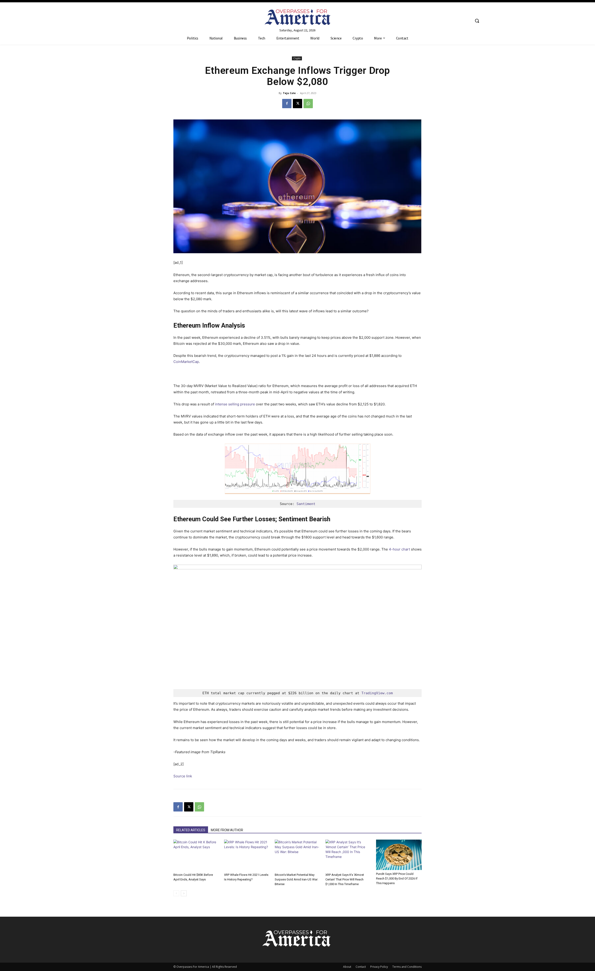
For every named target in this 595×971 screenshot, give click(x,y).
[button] (477, 20)
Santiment (306, 504)
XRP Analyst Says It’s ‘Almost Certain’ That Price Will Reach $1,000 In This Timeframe (344, 879)
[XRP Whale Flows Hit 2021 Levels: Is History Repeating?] (247, 855)
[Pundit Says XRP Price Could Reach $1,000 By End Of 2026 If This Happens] (399, 855)
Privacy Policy (379, 967)
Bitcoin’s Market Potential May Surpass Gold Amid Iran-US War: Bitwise (296, 879)
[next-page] (184, 893)
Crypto (297, 58)
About (347, 967)
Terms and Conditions (407, 967)
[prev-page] (176, 893)
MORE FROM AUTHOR (227, 830)
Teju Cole (289, 93)
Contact (361, 967)
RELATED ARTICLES (190, 830)
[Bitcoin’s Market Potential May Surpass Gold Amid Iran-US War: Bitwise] (297, 855)
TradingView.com (377, 693)
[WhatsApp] (308, 103)
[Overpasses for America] (297, 17)
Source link (182, 776)
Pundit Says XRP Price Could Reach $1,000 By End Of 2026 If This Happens (396, 878)
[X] (297, 103)
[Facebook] (286, 103)
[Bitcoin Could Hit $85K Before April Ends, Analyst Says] (196, 855)
